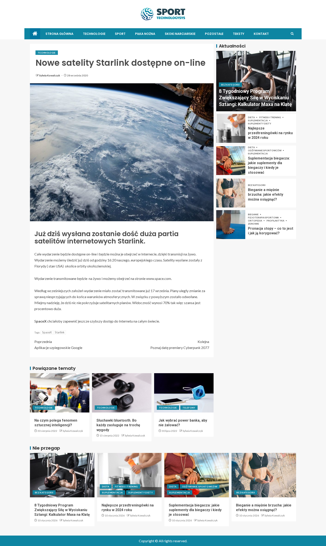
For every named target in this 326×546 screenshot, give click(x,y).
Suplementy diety (259, 123)
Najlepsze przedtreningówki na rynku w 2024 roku (270, 133)
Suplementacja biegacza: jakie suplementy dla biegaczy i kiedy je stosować (195, 510)
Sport (120, 34)
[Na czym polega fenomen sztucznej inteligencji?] (59, 392)
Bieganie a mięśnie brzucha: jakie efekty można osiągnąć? (265, 194)
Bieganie (253, 214)
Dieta (251, 117)
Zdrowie (253, 223)
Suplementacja (258, 120)
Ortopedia (255, 220)
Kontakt (261, 34)
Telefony (189, 407)
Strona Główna (59, 34)
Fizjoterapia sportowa (263, 217)
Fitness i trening (270, 117)
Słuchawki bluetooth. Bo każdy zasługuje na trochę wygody (118, 425)
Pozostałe (214, 34)
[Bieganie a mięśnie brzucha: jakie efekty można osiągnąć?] (230, 193)
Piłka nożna (145, 34)
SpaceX (47, 332)
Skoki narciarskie (180, 34)
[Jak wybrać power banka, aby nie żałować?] (184, 392)
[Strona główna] (35, 33)
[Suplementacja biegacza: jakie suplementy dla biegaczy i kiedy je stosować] (230, 160)
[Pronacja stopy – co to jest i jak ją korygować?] (230, 224)
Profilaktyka (276, 220)
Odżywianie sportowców (265, 150)
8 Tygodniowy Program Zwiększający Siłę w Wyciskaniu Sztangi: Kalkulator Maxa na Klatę (255, 97)
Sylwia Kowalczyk (50, 75)
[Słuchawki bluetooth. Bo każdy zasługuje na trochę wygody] (121, 392)
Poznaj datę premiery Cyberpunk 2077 (179, 344)
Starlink (60, 332)
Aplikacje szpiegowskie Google (58, 344)
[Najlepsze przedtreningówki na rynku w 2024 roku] (230, 128)
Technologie (94, 34)
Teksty (238, 34)
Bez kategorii (230, 84)
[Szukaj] (292, 33)
